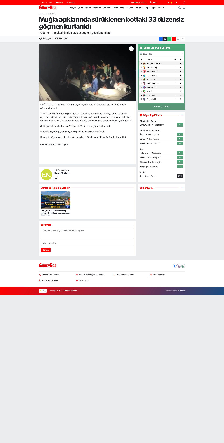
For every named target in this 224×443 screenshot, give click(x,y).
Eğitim (88, 8)
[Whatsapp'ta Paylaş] (169, 39)
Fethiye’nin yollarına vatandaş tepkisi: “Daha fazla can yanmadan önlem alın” (55, 213)
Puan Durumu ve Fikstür (125, 275)
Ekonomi (97, 8)
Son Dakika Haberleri (49, 280)
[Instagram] (179, 266)
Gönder (45, 250)
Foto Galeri (47, 2)
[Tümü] (182, 188)
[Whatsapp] (183, 266)
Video (60, 2)
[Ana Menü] (184, 7)
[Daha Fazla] (174, 39)
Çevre (80, 8)
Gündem (106, 8)
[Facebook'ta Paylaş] (161, 39)
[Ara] (180, 7)
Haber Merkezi (61, 173)
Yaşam (161, 8)
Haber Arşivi (83, 280)
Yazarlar (72, 2)
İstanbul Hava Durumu (50, 275)
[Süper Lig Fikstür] (182, 115)
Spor (154, 8)
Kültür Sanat (118, 8)
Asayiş (73, 8)
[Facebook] (175, 266)
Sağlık (147, 8)
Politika (138, 8)
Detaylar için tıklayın (161, 106)
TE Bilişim (181, 291)
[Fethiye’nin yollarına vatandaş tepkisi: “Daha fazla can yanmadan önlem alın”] (55, 200)
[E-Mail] (56, 178)
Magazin (129, 8)
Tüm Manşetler (158, 275)
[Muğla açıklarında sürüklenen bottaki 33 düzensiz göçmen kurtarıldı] (87, 72)
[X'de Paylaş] (165, 39)
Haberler (43, 14)
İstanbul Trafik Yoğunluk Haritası (91, 275)
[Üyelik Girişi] (183, 2)
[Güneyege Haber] (47, 7)
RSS (44, 291)
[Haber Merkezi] (46, 174)
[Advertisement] (161, 209)
